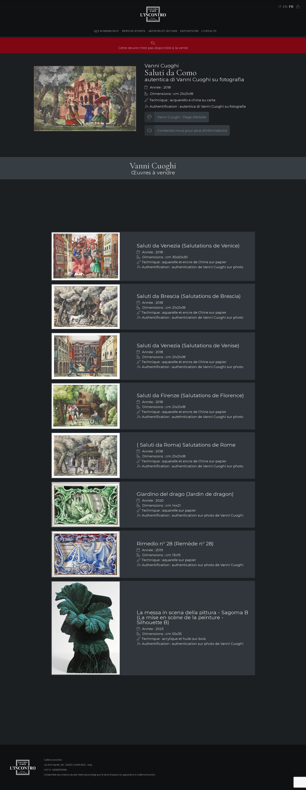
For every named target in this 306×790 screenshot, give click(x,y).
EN (285, 7)
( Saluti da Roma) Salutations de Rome (186, 445)
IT (280, 7)
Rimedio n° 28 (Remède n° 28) (175, 543)
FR (291, 7)
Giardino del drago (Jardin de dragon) (185, 494)
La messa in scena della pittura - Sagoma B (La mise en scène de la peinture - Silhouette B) (192, 617)
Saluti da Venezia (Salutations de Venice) (188, 246)
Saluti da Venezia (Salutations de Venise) (188, 345)
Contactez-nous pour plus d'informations (192, 130)
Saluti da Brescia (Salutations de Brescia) (189, 296)
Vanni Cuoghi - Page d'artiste (181, 117)
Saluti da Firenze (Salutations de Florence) (190, 395)
